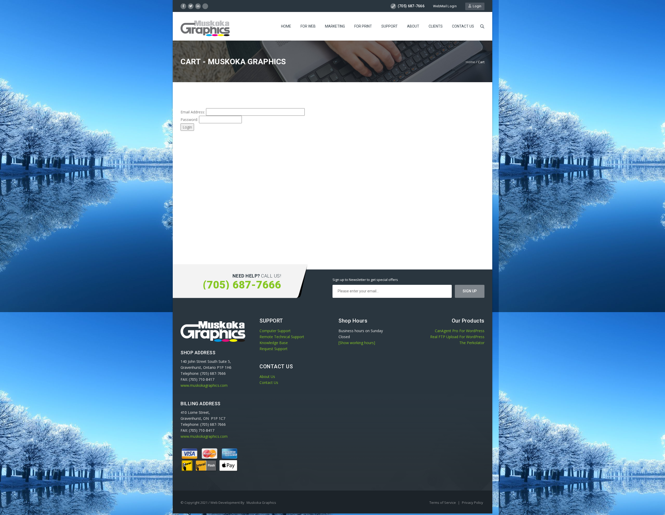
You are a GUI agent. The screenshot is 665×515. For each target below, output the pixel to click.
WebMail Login (445, 6)
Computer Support (275, 330)
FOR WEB (308, 26)
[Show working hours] (356, 342)
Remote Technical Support (282, 336)
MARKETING (335, 26)
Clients (436, 26)
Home (470, 62)
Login (476, 6)
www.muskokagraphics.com (204, 385)
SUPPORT (389, 26)
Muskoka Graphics (261, 502)
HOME (286, 26)
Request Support (274, 348)
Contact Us (269, 382)
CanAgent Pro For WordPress (459, 330)
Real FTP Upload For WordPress (457, 336)
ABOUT (413, 26)
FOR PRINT (363, 26)
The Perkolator (471, 342)
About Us (267, 376)
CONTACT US (463, 26)
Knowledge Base (274, 342)
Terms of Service (443, 502)
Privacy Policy (472, 502)
